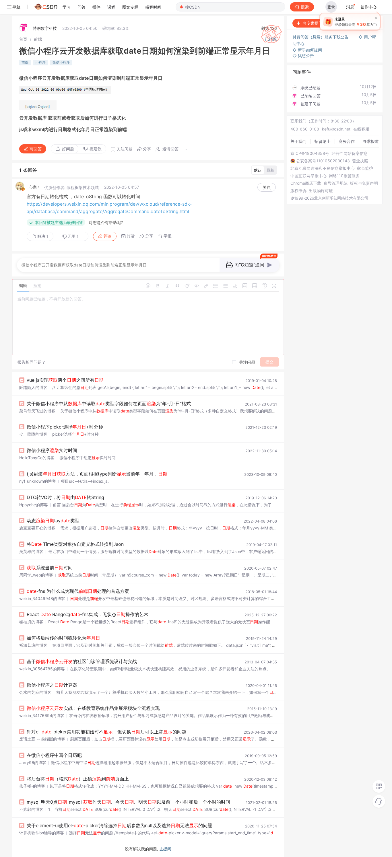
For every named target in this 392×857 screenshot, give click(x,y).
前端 (38, 39)
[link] (23, 39)
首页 (23, 39)
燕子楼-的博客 (32, 786)
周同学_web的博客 (36, 574)
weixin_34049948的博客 (42, 598)
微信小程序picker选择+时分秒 (65, 427)
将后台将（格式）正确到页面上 (78, 779)
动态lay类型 (53, 520)
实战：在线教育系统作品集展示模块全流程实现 (93, 708)
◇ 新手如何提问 (307, 49)
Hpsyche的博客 (33, 504)
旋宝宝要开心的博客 (37, 527)
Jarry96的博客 (32, 762)
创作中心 (368, 6)
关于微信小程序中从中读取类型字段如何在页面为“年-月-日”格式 (109, 403)
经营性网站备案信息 (349, 153)
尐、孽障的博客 (33, 434)
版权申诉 (298, 190)
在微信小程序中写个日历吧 (54, 755)
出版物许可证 (321, 190)
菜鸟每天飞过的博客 (37, 410)
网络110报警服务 (344, 176)
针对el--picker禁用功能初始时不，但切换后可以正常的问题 (106, 732)
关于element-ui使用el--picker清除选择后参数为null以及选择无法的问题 (119, 825)
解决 (42, 236)
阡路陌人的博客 (33, 387)
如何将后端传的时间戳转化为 (63, 638)
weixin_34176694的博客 (41, 715)
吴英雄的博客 (31, 551)
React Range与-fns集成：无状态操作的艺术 (87, 614)
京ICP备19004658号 (309, 153)
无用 (73, 236)
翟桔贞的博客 (31, 621)
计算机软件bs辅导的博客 (41, 832)
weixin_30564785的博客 (42, 668)
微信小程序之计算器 (52, 685)
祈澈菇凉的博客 (33, 645)
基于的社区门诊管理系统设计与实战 (82, 661)
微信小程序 (61, 62)
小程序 (40, 62)
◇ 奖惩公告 (303, 55)
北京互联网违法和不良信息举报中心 (322, 168)
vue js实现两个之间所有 (65, 380)
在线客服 (361, 128)
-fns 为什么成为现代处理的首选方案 (78, 591)
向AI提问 (364, 23)
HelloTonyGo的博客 (37, 457)
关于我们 (298, 141)
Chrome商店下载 (305, 183)
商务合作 (347, 141)
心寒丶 (35, 187)
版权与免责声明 (364, 183)
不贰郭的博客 (31, 809)
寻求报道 (371, 141)
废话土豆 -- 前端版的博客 (42, 739)
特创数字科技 (45, 28)
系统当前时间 (50, 567)
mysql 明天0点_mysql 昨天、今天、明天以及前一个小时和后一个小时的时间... (130, 802)
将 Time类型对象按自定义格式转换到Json (75, 544)
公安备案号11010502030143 (323, 161)
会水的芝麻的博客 (35, 692)
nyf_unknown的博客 (37, 481)
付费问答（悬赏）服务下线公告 (321, 36)
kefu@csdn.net (336, 128)
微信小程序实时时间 (52, 450)
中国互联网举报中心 (308, 176)
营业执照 (360, 161)
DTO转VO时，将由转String (65, 497)
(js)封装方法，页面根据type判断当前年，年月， (97, 474)
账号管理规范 (335, 183)
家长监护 (365, 168)
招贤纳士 (323, 141)
